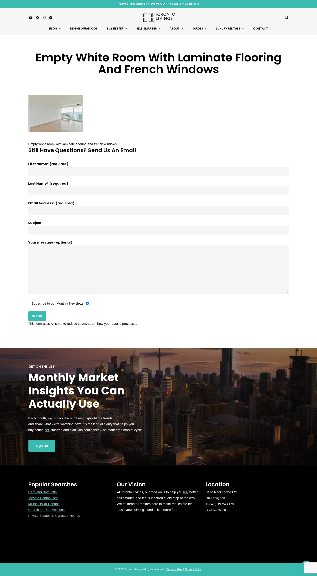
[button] (42, 445)
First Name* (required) (48, 164)
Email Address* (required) (51, 203)
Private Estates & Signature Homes (54, 516)
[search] (286, 17)
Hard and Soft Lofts (42, 492)
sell (47, 430)
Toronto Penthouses (43, 498)
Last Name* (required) (48, 183)
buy (185, 492)
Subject (34, 222)
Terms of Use (174, 569)
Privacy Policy (193, 569)
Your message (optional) (50, 242)
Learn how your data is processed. (113, 324)
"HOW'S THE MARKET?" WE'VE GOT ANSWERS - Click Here (158, 4)
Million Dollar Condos (43, 504)
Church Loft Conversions (46, 510)
